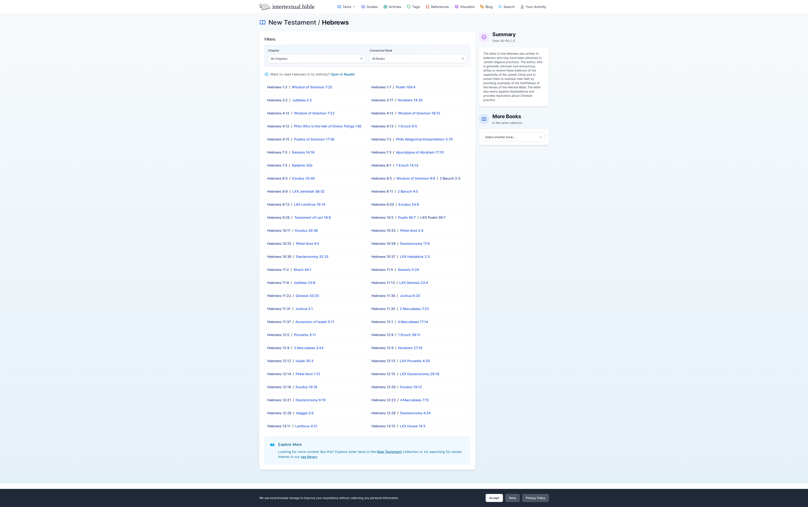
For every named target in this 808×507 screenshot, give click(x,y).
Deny (512, 498)
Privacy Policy (535, 498)
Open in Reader (343, 74)
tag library (309, 457)
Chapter (273, 50)
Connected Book (380, 50)
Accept (494, 498)
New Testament (292, 22)
